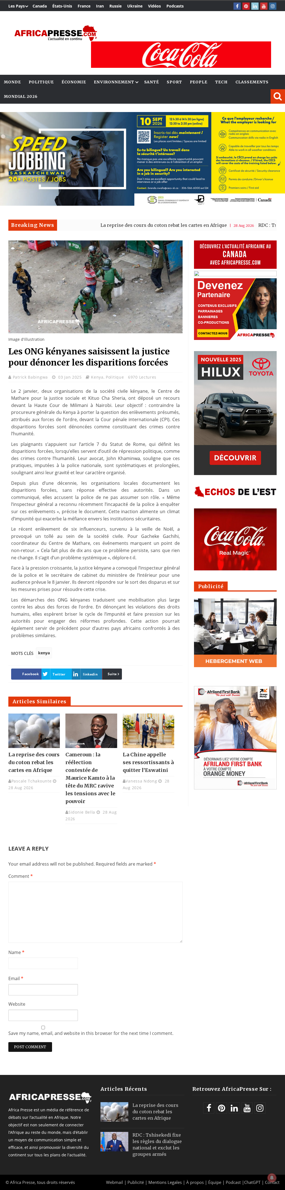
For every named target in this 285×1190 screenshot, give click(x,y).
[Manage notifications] (271, 1177)
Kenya (97, 377)
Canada (40, 6)
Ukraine (134, 6)
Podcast (233, 1182)
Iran (100, 6)
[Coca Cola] (181, 54)
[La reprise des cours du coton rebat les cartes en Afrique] (34, 731)
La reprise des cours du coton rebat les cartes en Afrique (129, 225)
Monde (12, 82)
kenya (44, 652)
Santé (151, 82)
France (84, 6)
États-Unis (62, 6)
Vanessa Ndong (141, 781)
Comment (20, 876)
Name (16, 952)
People (198, 82)
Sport (174, 82)
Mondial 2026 (21, 96)
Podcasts (175, 6)
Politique (41, 82)
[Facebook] (237, 6)
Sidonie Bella (81, 812)
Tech (221, 82)
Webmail (114, 1182)
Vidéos (154, 6)
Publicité (136, 1182)
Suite (112, 674)
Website (16, 1004)
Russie (115, 6)
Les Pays (16, 6)
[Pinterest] (246, 6)
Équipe (215, 1182)
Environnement (114, 82)
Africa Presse (22, 1182)
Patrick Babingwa (31, 377)
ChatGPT (252, 1182)
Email (15, 978)
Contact (272, 1182)
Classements (252, 82)
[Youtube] (263, 6)
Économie (74, 82)
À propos (195, 1182)
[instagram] (272, 6)
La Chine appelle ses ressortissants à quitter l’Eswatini (148, 762)
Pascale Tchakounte (31, 781)
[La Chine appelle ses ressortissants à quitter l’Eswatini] (148, 731)
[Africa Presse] (55, 33)
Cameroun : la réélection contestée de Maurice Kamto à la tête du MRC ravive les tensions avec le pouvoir (90, 777)
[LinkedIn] (255, 6)
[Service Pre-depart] (142, 204)
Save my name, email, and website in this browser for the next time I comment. (90, 1033)
